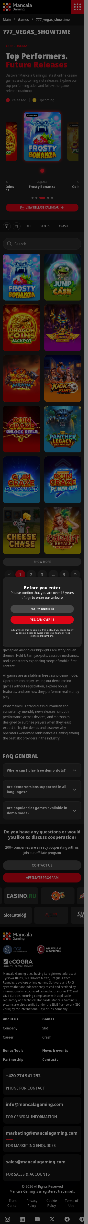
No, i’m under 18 (42, 609)
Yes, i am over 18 (42, 620)
